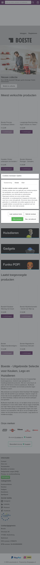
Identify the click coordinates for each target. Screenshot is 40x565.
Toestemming (8, 182)
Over (23, 182)
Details (17, 182)
